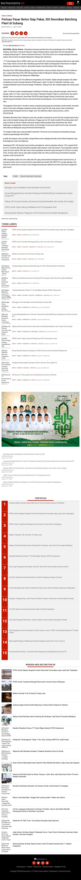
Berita (14, 235)
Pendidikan (11, 8)
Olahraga (62, 8)
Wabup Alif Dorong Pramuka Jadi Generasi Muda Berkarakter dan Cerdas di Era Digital (39, 201)
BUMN (15, 176)
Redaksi (29, 867)
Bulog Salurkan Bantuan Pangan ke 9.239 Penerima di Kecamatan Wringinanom (36, 213)
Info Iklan (70, 3)
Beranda (4, 8)
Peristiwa (20, 8)
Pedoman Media (47, 867)
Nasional (69, 8)
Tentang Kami (21, 867)
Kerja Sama (37, 867)
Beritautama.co (14, 45)
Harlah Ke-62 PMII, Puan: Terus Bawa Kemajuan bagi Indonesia (36, 821)
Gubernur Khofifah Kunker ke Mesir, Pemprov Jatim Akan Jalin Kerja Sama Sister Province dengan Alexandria (45, 775)
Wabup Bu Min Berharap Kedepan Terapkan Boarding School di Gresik (38, 751)
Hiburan (76, 8)
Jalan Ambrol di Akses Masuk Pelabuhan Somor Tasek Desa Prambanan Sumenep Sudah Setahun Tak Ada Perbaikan (45, 833)
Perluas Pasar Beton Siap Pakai (30, 176)
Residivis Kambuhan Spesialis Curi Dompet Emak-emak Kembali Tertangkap (40, 786)
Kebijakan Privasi (60, 867)
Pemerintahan (40, 8)
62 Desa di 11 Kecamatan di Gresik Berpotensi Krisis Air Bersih (34, 375)
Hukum (49, 8)
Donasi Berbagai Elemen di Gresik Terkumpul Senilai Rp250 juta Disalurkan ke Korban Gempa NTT (39, 194)
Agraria (26, 8)
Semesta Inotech (65, 871)
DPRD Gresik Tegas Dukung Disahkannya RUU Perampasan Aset (31, 207)
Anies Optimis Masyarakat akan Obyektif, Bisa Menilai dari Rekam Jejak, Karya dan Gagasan (46, 763)
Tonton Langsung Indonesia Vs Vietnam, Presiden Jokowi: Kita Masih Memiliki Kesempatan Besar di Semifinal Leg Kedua (41, 810)
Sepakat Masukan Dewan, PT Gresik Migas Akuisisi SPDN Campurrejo (36, 290)
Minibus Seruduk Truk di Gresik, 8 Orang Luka (28, 254)
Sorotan (25, 235)
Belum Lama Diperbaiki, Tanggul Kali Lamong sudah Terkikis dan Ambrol (39, 797)
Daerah (32, 8)
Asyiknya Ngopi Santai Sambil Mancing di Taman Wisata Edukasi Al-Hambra (38, 266)
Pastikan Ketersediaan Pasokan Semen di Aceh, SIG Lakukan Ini (34, 363)
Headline (25, 247)
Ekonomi (55, 8)
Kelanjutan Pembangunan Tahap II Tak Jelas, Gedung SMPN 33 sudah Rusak (41, 740)
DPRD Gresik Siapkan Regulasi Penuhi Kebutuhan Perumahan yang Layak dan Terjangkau (43, 230)
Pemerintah (32, 247)
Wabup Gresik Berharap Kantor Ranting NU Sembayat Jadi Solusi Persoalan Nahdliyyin (42, 278)
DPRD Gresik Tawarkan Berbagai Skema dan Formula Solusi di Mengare (37, 242)
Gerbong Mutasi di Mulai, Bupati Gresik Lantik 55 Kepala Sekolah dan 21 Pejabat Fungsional (42, 845)
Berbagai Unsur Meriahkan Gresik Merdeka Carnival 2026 (27, 187)
